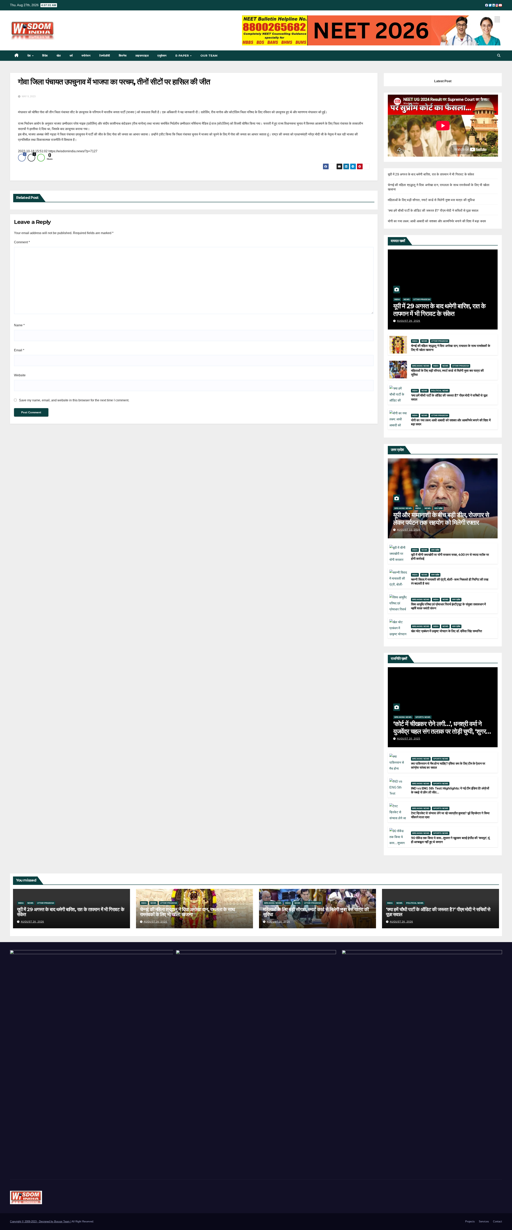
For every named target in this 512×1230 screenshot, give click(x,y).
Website (20, 375)
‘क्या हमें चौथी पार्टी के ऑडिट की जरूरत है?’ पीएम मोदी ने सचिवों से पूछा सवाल (433, 210)
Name (19, 325)
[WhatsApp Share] (41, 157)
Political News (439, 391)
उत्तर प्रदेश (438, 508)
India (397, 299)
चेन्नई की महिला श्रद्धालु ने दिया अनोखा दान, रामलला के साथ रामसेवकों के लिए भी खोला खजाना (187, 911)
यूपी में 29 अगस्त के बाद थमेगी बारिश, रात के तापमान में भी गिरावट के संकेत (431, 174)
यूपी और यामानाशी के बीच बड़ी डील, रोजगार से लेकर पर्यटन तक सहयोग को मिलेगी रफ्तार (441, 518)
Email (19, 350)
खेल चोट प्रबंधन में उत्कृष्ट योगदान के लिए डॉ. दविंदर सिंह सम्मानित (446, 631)
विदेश (45, 55)
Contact (497, 1221)
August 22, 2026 (408, 529)
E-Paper (182, 55)
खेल (59, 55)
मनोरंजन (86, 55)
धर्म (71, 55)
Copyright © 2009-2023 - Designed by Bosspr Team (40, 1221)
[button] (498, 55)
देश (29, 55)
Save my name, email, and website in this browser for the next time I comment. (74, 400)
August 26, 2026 (408, 321)
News (407, 299)
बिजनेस (123, 55)
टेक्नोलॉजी (104, 55)
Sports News (422, 717)
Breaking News (420, 366)
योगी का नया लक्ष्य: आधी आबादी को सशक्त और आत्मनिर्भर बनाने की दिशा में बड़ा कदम (437, 221)
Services (484, 1221)
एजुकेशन (162, 55)
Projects (470, 1221)
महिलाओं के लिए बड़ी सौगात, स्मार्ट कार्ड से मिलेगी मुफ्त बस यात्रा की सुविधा (431, 200)
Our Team (209, 55)
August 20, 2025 (408, 738)
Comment (22, 242)
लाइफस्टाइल (142, 55)
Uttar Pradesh (421, 299)
